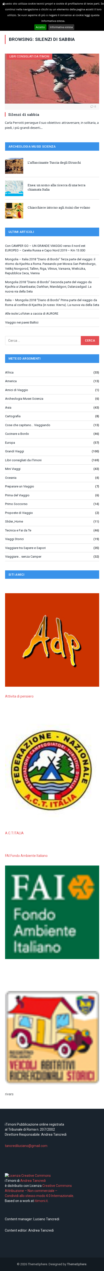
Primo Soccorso (16, 504)
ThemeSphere (76, 1264)
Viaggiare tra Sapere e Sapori (25, 548)
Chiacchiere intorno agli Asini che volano (59, 207)
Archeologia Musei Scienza (24, 398)
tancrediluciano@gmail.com (26, 1146)
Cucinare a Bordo (17, 434)
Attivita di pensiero (19, 696)
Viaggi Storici (14, 539)
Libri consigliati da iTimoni (29, 56)
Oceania (10, 478)
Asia (8, 407)
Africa (9, 372)
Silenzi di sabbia (23, 114)
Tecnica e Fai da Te (18, 530)
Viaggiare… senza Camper (23, 556)
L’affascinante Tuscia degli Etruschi (54, 162)
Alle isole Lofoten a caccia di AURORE (31, 313)
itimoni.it (41, 1201)
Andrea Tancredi (33, 1181)
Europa (10, 442)
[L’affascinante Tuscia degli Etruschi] (14, 166)
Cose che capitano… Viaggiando (27, 425)
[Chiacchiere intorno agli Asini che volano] (14, 210)
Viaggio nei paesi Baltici (21, 322)
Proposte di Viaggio (19, 513)
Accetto (40, 27)
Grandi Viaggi (14, 451)
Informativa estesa (61, 27)
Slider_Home (14, 521)
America (11, 381)
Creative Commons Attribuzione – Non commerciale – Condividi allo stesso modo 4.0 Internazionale (39, 1191)
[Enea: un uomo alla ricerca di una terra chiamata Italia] (14, 188)
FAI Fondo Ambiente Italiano (26, 856)
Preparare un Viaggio (19, 486)
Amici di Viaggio (16, 390)
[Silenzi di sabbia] (52, 78)
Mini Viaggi (13, 469)
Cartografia (13, 416)
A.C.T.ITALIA (14, 833)
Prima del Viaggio (17, 495)
